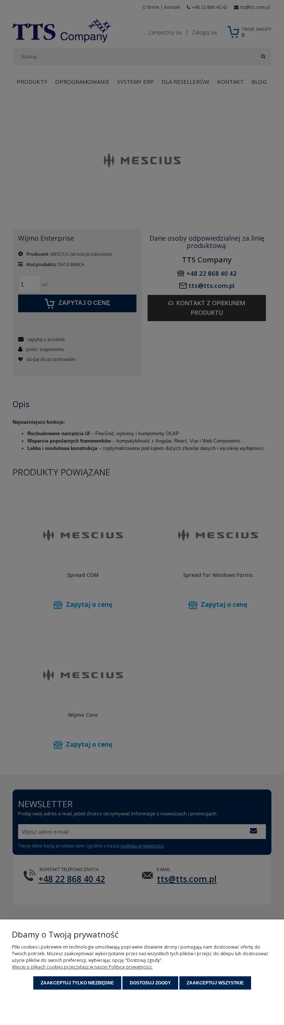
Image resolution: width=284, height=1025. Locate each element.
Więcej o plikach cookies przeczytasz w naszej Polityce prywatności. (82, 967)
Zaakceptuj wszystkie (215, 983)
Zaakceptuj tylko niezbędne (77, 983)
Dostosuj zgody (150, 983)
